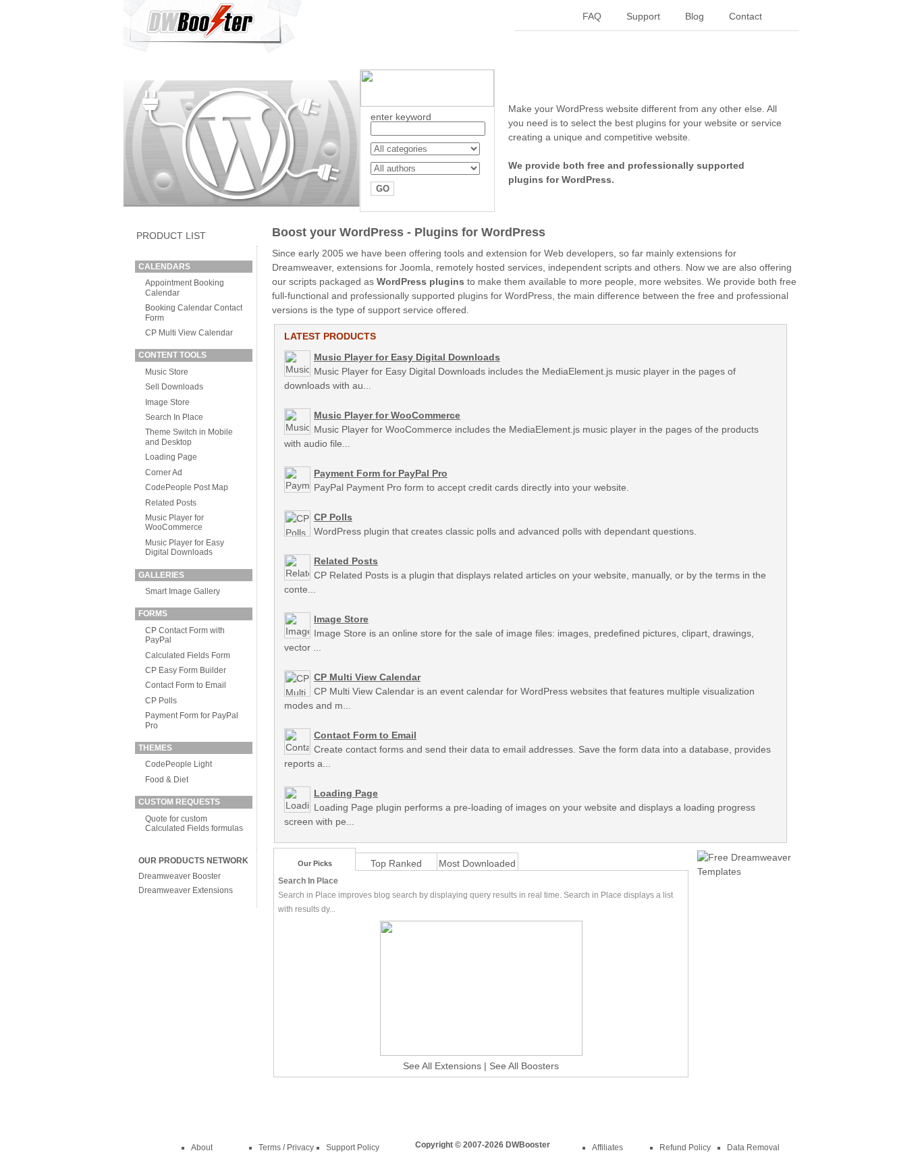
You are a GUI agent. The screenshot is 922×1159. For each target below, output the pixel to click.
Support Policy (352, 1147)
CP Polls (161, 700)
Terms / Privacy (286, 1147)
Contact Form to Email (185, 685)
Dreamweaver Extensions (185, 890)
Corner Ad (163, 472)
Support (643, 16)
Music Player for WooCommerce (174, 522)
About (202, 1147)
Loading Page (171, 457)
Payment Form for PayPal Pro (381, 473)
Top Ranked (396, 863)
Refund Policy (685, 1147)
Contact (745, 16)
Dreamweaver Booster (179, 876)
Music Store (166, 372)
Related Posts (170, 503)
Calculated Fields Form (187, 655)
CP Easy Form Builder (185, 670)
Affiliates (607, 1147)
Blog (694, 16)
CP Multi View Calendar (189, 333)
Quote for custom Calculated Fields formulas (194, 823)
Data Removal (753, 1147)
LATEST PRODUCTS (330, 336)
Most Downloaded (477, 863)
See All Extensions (442, 1065)
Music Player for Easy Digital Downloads (184, 547)
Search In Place (174, 417)
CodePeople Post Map (186, 487)
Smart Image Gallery (182, 591)
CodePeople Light (178, 764)
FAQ (591, 16)
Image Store (167, 402)
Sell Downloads (174, 387)
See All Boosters (524, 1065)
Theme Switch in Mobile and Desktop (189, 436)
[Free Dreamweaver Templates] (744, 871)
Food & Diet (166, 779)
